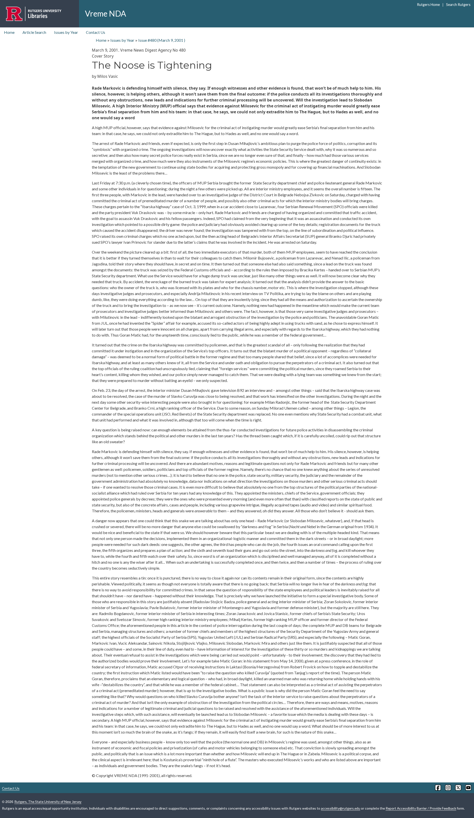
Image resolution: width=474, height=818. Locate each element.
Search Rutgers (458, 4)
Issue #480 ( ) (161, 40)
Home (9, 32)
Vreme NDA (105, 13)
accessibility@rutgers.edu (340, 808)
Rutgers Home (428, 4)
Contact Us (95, 32)
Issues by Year (66, 32)
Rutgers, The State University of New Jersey (47, 801)
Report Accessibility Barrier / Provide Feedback (421, 808)
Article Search (34, 32)
